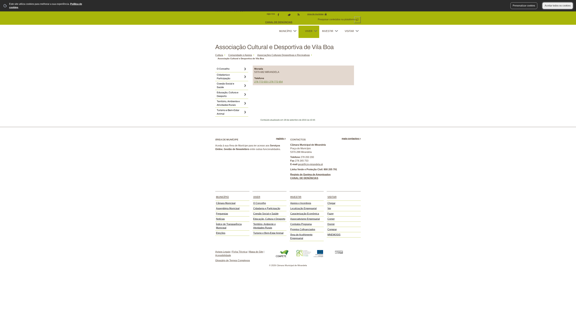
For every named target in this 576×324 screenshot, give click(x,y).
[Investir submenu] (336, 31)
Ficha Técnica (239, 251)
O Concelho (223, 69)
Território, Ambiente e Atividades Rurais (228, 103)
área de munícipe (315, 14)
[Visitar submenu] (357, 31)
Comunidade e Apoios (240, 55)
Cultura (219, 55)
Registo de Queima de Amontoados (310, 174)
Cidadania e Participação (223, 77)
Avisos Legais (222, 251)
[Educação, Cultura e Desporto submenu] (245, 94)
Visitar (349, 31)
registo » (281, 138)
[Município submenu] (295, 31)
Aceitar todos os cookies (558, 5)
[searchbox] (338, 19)
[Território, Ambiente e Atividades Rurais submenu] (245, 103)
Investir (327, 31)
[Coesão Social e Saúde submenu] (245, 85)
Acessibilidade (223, 255)
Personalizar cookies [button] (524, 5)
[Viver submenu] (315, 31)
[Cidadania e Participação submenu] (245, 76)
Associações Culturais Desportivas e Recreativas (283, 55)
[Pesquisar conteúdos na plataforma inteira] (357, 19)
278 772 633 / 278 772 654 (268, 82)
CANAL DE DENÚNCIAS (278, 22)
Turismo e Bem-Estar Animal (228, 112)
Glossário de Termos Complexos (232, 260)
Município (285, 31)
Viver (308, 31)
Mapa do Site (256, 251)
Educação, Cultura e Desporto (227, 94)
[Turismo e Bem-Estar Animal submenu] (245, 112)
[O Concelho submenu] (245, 69)
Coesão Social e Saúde (225, 85)
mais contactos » (351, 138)
